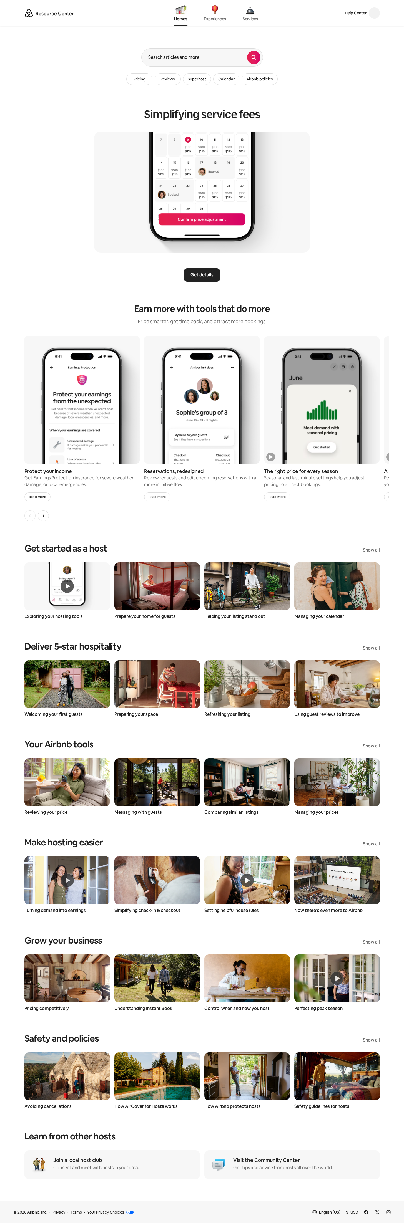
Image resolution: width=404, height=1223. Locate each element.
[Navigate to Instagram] (388, 1212)
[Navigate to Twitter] (377, 1212)
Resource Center (55, 14)
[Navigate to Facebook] (366, 1212)
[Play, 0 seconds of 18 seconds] (270, 457)
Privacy (58, 1212)
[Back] (30, 515)
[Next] (43, 515)
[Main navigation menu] (374, 13)
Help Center (356, 13)
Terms (76, 1212)
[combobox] (194, 57)
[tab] (180, 13)
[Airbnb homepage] (28, 13)
